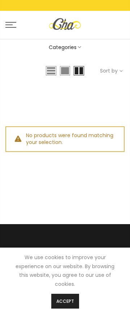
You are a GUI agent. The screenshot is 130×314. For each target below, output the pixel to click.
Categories (63, 47)
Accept (65, 301)
